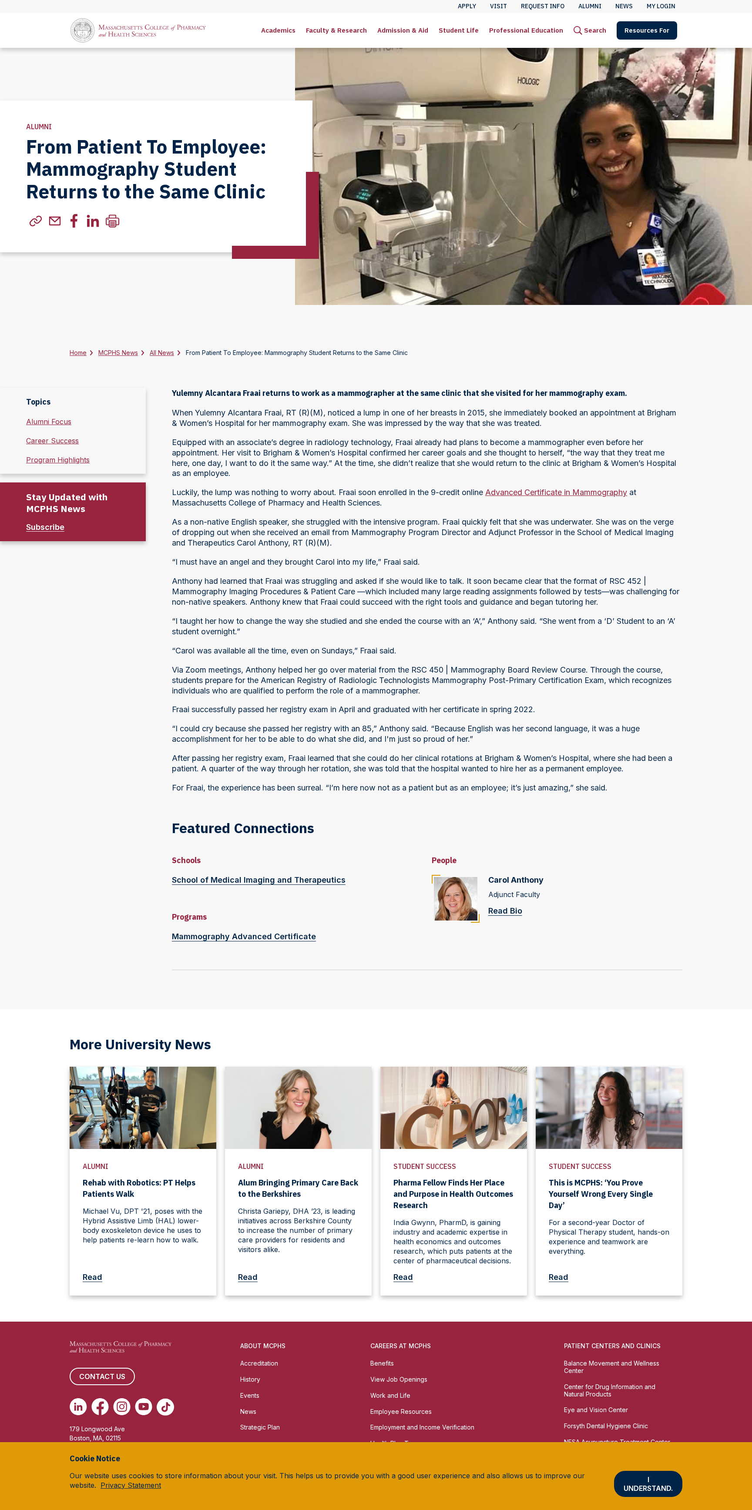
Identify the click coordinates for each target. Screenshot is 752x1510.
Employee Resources (401, 1411)
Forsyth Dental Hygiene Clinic (606, 1426)
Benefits (382, 1363)
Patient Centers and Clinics (612, 1345)
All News (162, 352)
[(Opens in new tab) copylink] (35, 221)
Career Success (52, 440)
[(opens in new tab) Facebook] (100, 1407)
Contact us (102, 1376)
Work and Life (390, 1395)
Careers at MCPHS (400, 1345)
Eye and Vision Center (596, 1409)
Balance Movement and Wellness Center (611, 1366)
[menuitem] (278, 30)
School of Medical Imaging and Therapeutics (259, 879)
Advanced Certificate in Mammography (556, 492)
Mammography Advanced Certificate (244, 936)
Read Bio (505, 910)
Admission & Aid (402, 30)
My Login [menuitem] (661, 6)
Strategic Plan (260, 1427)
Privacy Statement (131, 1485)
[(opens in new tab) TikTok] (165, 1407)
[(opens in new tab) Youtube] (143, 1407)
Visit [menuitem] (498, 6)
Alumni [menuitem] (589, 6)
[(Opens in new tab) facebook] (74, 221)
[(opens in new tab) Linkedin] (78, 1407)
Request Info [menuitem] (542, 6)
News (248, 1411)
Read (92, 1277)
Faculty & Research (336, 30)
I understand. (648, 1484)
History (250, 1379)
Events (249, 1395)
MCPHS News (118, 352)
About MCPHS (262, 1345)
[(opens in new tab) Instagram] (122, 1407)
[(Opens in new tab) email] (54, 221)
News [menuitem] (624, 6)
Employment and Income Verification (422, 1427)
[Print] (112, 221)
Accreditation (259, 1363)
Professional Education (526, 30)
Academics (278, 30)
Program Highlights (58, 459)
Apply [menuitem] (467, 6)
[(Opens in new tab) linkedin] (93, 221)
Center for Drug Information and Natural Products (609, 1390)
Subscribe (45, 527)
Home (78, 352)
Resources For (646, 30)
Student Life (459, 30)
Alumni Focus (48, 421)
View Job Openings (398, 1379)
